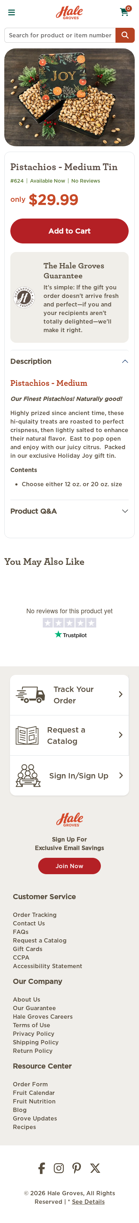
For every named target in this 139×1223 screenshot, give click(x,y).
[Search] (125, 35)
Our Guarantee (34, 1008)
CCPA (21, 957)
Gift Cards (27, 949)
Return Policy (33, 1051)
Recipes (24, 1127)
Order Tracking (35, 915)
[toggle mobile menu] (11, 12)
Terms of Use (31, 1025)
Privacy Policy (34, 1034)
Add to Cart (69, 231)
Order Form (30, 1084)
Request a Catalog (40, 940)
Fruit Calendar (34, 1093)
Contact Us (29, 923)
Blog (20, 1110)
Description (30, 361)
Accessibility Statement (47, 966)
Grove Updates (35, 1118)
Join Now (69, 866)
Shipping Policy (36, 1042)
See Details (88, 1202)
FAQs (21, 932)
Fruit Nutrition (34, 1101)
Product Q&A (33, 511)
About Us (26, 999)
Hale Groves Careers (43, 1016)
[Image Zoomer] (69, 97)
